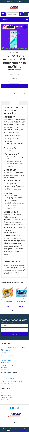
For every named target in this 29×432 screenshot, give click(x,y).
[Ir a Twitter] (13, 408)
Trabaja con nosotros (6, 395)
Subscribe (14, 334)
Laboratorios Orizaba (6, 397)
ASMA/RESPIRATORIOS (7, 365)
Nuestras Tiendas (7, 352)
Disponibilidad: (14, 74)
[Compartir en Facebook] (4, 93)
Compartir (14, 91)
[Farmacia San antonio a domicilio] (13, 7)
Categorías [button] (4, 19)
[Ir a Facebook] (10, 408)
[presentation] (1, 299)
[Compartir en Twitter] (14, 93)
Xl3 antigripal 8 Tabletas (7, 302)
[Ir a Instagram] (15, 408)
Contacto (3, 376)
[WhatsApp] (18, 408)
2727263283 (6, 350)
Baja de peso (4, 367)
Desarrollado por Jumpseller (20, 430)
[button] (12, 310)
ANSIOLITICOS (5, 362)
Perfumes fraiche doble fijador (8, 379)
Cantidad (14, 78)
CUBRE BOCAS (5, 370)
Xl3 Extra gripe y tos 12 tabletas (21, 302)
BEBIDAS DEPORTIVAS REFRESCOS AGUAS (12, 381)
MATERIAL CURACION (6, 360)
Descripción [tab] (14, 103)
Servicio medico (5, 400)
